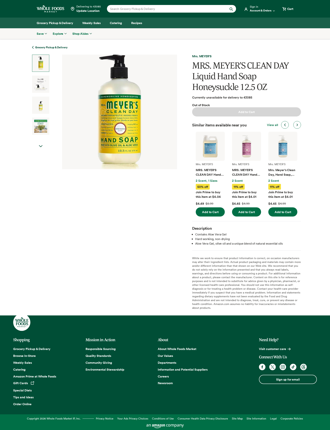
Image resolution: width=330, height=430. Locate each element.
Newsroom (165, 383)
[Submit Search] (231, 8)
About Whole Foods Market (177, 349)
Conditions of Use (163, 418)
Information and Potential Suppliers (183, 369)
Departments (167, 362)
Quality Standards (98, 356)
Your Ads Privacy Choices (132, 418)
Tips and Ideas (23, 397)
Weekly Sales (22, 362)
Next (41, 146)
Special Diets (22, 390)
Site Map (237, 418)
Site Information (256, 418)
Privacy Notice (104, 418)
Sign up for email (287, 379)
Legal (273, 418)
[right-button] (297, 125)
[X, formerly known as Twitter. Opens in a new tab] (272, 367)
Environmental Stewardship (105, 369)
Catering (19, 369)
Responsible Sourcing (101, 349)
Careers (163, 376)
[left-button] (285, 125)
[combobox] (165, 8)
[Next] (109, 112)
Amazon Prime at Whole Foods (34, 376)
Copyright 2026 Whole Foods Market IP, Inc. (54, 418)
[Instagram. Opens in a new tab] (283, 367)
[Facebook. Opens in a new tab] (262, 367)
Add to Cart (246, 112)
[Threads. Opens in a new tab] (303, 367)
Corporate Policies (292, 418)
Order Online (22, 404)
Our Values (165, 356)
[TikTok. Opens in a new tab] (293, 367)
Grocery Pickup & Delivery (31, 349)
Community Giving (99, 362)
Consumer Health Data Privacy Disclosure (203, 418)
